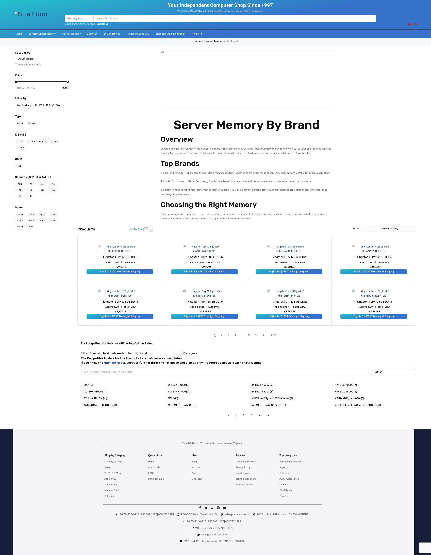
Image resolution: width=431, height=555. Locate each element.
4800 (20, 220)
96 (31, 196)
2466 (20, 214)
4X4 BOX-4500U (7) (262, 385)
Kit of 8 (20, 147)
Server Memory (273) (30, 64)
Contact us (102, 23)
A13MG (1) (173, 398)
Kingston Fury (24, 105)
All (141, 229)
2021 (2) (88, 385)
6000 (53, 220)
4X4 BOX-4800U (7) (346, 385)
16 (31, 184)
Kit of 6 (54, 141)
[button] (112, 262)
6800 (31, 226)
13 (249, 335)
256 (53, 184)
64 (53, 190)
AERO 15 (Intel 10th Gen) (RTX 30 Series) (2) (358, 405)
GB (20, 166)
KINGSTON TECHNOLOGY (47, 105)
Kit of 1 (20, 141)
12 (129, 229)
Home (197, 41)
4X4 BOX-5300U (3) (95, 391)
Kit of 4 (42, 141)
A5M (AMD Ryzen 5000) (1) (182, 405)
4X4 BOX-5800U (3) (346, 391)
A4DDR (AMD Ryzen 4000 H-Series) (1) (272, 398)
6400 (20, 226)
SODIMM (32, 123)
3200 (53, 214)
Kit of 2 (31, 141)
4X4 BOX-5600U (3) (262, 391)
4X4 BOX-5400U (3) (178, 391)
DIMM (20, 123)
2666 (31, 214)
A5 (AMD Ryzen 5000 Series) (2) (101, 405)
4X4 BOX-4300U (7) (178, 385)
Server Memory (213, 41)
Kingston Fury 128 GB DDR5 (120, 257)
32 (20, 190)
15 (264, 335)
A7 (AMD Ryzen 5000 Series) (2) (268, 405)
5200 (31, 220)
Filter (65, 88)
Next (273, 335)
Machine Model (114, 362)
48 (42, 190)
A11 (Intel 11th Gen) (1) (95, 398)
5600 (42, 220)
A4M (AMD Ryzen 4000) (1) (349, 398)
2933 (42, 214)
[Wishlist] (408, 25)
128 (20, 184)
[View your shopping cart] (414, 25)
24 (42, 184)
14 (256, 335)
